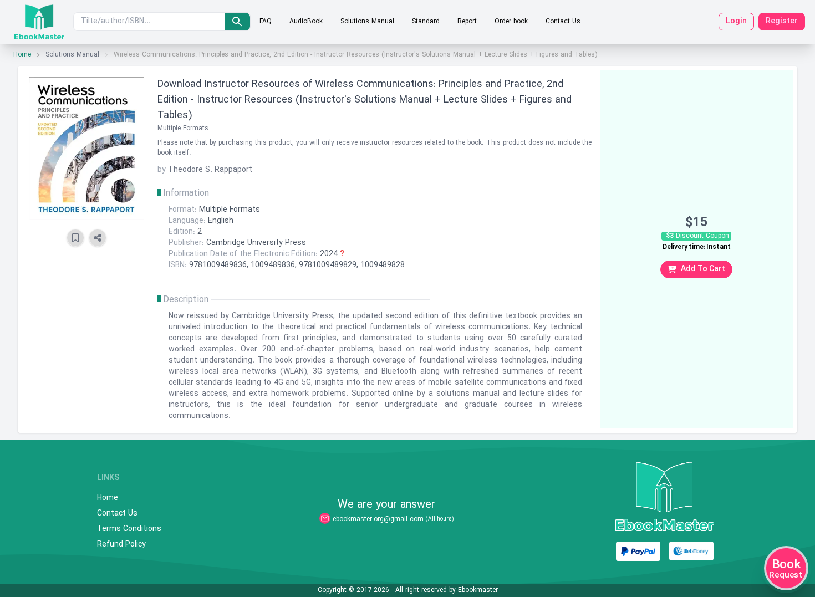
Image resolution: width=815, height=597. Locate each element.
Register (782, 21)
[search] (237, 21)
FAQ (265, 22)
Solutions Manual (367, 22)
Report (467, 22)
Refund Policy (121, 544)
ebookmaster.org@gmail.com (378, 519)
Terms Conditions (129, 529)
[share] (97, 238)
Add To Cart (703, 269)
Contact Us (563, 22)
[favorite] (75, 238)
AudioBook (306, 22)
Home (22, 54)
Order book (511, 22)
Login (736, 21)
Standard (426, 22)
